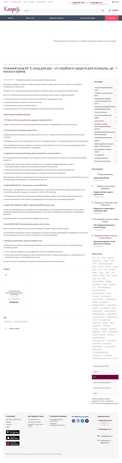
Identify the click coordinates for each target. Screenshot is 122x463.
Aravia (112, 260)
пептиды (105, 322)
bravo (94, 266)
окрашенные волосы (98, 317)
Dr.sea (100, 269)
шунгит (115, 358)
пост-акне (95, 328)
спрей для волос (113, 331)
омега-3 (95, 319)
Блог (7, 427)
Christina (115, 266)
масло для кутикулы (110, 311)
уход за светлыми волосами (100, 352)
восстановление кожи (99, 290)
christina (108, 266)
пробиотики (112, 328)
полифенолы (106, 325)
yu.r (99, 278)
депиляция (96, 296)
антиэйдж (108, 281)
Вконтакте (73, 421)
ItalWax (95, 272)
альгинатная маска (98, 281)
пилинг (112, 322)
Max (78, 421)
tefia (108, 275)
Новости (9, 424)
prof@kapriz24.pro (106, 436)
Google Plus (87, 421)
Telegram (82, 421)
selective (102, 275)
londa (107, 272)
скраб (104, 331)
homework (112, 269)
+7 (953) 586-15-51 (99, 3)
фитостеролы (107, 355)
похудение (104, 328)
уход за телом (97, 355)
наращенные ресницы (99, 314)
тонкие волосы (107, 343)
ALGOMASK (111, 257)
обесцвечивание (111, 314)
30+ (94, 257)
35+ (98, 257)
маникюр (95, 308)
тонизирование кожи (98, 340)
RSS (116, 68)
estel (105, 269)
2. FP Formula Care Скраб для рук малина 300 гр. (20, 130)
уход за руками (97, 349)
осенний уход (8, 321)
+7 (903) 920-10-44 (78, 3)
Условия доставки (34, 422)
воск (94, 287)
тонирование (96, 343)
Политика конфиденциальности (57, 424)
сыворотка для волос (99, 334)
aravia (94, 263)
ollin (113, 272)
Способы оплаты (34, 419)
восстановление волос (104, 287)
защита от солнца (98, 299)
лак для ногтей (104, 302)
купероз (95, 302)
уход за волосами (110, 346)
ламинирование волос (99, 305)
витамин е (112, 284)
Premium (95, 275)
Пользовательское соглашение (56, 420)
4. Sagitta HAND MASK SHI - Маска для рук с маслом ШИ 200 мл (25, 185)
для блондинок (105, 296)
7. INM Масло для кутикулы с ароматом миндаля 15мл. (22, 241)
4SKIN (103, 257)
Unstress (114, 275)
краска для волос (110, 299)
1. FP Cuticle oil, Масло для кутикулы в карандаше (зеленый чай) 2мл (27, 120)
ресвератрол (96, 331)
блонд (105, 284)
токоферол (110, 334)
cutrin (94, 269)
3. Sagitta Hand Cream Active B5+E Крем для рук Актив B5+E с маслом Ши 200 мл (32, 153)
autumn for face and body (21, 321)
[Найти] (102, 10)
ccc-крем (101, 266)
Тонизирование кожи (98, 337)
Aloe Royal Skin (97, 260)
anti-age (105, 260)
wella (94, 278)
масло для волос (97, 311)
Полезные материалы (58, 416)
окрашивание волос (112, 317)
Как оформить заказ (36, 416)
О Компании (10, 416)
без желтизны (97, 284)
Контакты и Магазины (13, 419)
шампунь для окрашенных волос (102, 358)
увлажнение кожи (97, 346)
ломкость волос (111, 305)
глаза (109, 293)
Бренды (8, 422)
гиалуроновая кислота (99, 293)
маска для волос (104, 308)
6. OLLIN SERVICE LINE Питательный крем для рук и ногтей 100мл (26, 224)
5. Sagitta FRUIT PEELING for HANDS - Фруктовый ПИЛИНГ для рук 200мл (28, 205)
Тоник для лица (111, 340)
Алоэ (104, 278)
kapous (101, 272)
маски (113, 308)
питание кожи (96, 325)
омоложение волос (105, 319)
